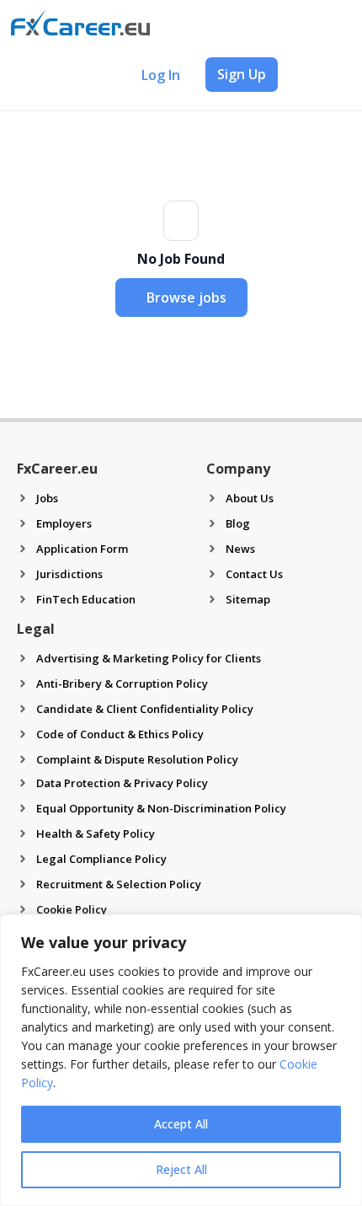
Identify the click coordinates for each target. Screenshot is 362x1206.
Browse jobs (186, 297)
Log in (160, 75)
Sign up (241, 74)
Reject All (181, 1169)
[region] (181, 1060)
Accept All (181, 1124)
